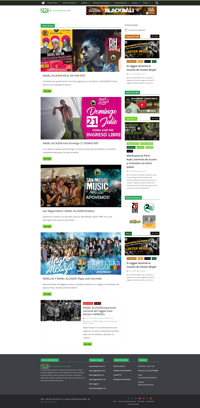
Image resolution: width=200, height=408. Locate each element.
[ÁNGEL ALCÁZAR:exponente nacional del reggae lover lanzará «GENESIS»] (61, 310)
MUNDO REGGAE (120, 3)
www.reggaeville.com (96, 375)
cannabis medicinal (133, 143)
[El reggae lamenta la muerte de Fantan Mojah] (142, 49)
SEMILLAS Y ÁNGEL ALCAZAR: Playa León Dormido (72, 278)
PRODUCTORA (52, 3)
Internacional (132, 61)
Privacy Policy (150, 401)
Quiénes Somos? (119, 366)
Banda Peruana (88, 303)
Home (115, 401)
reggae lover (114, 321)
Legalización (131, 147)
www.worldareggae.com (97, 388)
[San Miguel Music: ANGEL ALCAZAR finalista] (81, 186)
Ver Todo (155, 36)
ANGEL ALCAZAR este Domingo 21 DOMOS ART (70, 143)
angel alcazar (88, 321)
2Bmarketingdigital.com (49, 402)
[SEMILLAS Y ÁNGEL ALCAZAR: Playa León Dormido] (81, 253)
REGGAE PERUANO (69, 3)
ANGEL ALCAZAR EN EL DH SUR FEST (64, 75)
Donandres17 (100, 318)
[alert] (142, 30)
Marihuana (140, 147)
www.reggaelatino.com (97, 371)
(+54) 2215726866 (152, 371)
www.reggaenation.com (97, 379)
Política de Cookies (133, 404)
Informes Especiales (101, 3)
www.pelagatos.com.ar (97, 366)
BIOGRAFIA (97, 303)
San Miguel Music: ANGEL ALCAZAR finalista (68, 211)
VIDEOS (145, 3)
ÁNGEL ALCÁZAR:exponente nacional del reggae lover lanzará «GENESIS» (99, 311)
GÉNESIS (95, 321)
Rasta (154, 61)
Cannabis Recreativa (146, 143)
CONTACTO (117, 375)
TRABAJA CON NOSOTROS (122, 371)
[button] (58, 2)
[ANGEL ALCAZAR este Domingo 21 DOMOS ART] (81, 118)
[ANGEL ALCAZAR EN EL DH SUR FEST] (81, 50)
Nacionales (149, 147)
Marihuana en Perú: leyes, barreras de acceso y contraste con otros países (142, 161)
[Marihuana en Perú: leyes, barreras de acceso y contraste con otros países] (142, 131)
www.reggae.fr (94, 384)
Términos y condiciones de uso (127, 401)
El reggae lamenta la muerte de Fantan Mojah (141, 67)
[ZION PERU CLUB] (43, 2)
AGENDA (84, 3)
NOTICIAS (147, 61)
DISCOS (134, 3)
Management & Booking (122, 379)
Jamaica (140, 61)
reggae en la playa (104, 321)
